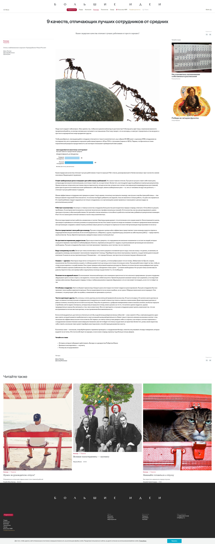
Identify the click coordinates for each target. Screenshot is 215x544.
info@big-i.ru (181, 518)
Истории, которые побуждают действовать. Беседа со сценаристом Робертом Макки (88, 343)
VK (210, 34)
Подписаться (72, 9)
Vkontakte (145, 518)
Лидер (81, 9)
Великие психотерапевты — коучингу (72, 345)
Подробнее (142, 541)
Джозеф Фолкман (9, 52)
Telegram (145, 516)
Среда (112, 9)
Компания (88, 9)
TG (206, 34)
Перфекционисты (134, 9)
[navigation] (103, 9)
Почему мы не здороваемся (68, 348)
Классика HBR (122, 9)
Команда (96, 9)
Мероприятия (112, 519)
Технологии (104, 9)
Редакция (111, 518)
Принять (174, 541)
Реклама (110, 516)
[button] (145, 10)
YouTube (144, 519)
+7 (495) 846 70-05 (183, 516)
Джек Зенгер (7, 51)
